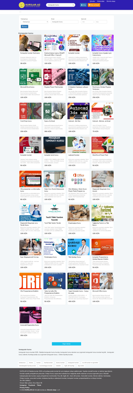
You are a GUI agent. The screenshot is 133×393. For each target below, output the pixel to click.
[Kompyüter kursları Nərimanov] (30, 37)
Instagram (23, 385)
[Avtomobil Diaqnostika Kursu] (30, 309)
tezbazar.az (22, 362)
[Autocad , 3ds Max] (78, 105)
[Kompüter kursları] (30, 139)
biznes (31, 362)
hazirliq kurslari (48, 362)
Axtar (25, 26)
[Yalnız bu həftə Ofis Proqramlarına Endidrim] (54, 275)
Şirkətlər (92, 1)
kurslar (38, 362)
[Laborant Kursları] (78, 139)
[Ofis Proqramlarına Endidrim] (30, 275)
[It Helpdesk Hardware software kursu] (78, 71)
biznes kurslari (60, 362)
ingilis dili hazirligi (69, 365)
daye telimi (81, 365)
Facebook (31, 385)
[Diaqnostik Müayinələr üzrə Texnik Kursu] (30, 207)
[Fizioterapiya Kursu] (54, 241)
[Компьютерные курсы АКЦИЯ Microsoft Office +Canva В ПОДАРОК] (54, 37)
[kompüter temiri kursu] (54, 139)
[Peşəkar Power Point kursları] (54, 71)
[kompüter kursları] (78, 37)
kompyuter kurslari (73, 362)
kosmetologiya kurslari (46, 365)
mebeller (58, 365)
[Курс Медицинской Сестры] (30, 241)
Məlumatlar (100, 1)
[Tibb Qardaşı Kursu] (78, 241)
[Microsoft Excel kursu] (30, 71)
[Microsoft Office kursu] (103, 275)
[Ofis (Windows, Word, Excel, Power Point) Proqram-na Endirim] (78, 173)
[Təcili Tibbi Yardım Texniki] (54, 207)
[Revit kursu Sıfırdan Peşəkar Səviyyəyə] (103, 71)
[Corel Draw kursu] (30, 105)
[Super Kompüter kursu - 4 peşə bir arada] (78, 275)
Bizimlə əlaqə (111, 1)
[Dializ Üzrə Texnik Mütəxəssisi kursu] (54, 173)
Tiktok (39, 385)
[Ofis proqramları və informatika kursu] (30, 173)
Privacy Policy (24, 387)
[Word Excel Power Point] (103, 139)
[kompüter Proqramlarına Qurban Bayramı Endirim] (103, 241)
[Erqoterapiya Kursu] (78, 207)
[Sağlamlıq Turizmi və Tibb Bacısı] (103, 207)
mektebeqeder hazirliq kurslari (27, 365)
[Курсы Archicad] (54, 105)
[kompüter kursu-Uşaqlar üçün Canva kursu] (103, 37)
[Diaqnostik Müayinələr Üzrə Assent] (103, 173)
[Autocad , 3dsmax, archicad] (103, 105)
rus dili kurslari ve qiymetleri (90, 362)
